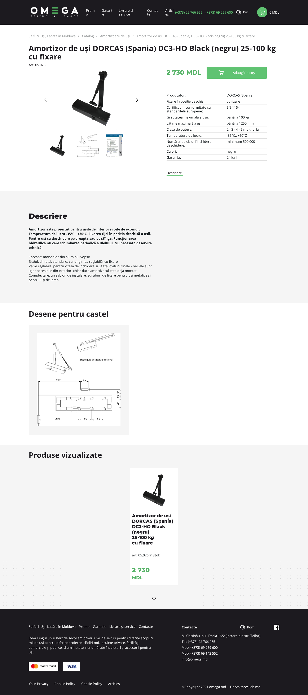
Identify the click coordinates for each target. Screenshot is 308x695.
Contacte (152, 12)
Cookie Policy (64, 684)
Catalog (88, 36)
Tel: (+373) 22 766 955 (198, 642)
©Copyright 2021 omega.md (204, 687)
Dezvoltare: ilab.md (245, 687)
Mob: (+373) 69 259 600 (200, 647)
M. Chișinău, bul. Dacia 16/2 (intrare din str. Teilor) (221, 636)
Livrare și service (126, 12)
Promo (90, 12)
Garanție (106, 12)
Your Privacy (38, 684)
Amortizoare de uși (115, 36)
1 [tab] (154, 598)
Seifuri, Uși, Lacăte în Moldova (52, 36)
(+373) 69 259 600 (219, 12)
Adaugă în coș (244, 72)
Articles (169, 12)
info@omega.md (195, 659)
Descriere (174, 173)
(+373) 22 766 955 (188, 12)
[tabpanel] (154, 526)
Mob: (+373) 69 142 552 (200, 653)
